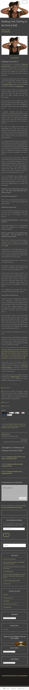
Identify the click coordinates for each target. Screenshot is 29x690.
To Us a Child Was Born (8, 571)
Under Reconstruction (8, 597)
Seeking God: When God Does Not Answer (15, 441)
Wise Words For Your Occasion (10, 604)
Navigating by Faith (7, 2)
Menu (24, 2)
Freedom (15, 424)
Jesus (21, 86)
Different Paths (8, 84)
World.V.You (5, 594)
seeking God (22, 426)
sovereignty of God (21, 424)
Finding (18, 86)
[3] (7, 245)
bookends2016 (6, 601)
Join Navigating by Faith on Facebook (14, 675)
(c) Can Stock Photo (14, 57)
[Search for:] (14, 545)
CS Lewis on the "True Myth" (9, 559)
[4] (25, 358)
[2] (27, 242)
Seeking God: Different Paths (9, 435)
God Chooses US (6, 583)
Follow (6, 535)
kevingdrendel (5, 31)
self (8, 427)
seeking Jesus (4, 427)
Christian (8, 424)
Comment (22, 498)
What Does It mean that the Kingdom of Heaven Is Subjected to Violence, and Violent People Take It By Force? (14, 576)
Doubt (6, 426)
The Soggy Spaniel (7, 607)
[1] (15, 242)
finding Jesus (16, 426)
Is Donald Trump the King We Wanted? (11, 580)
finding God (10, 426)
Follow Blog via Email (14, 520)
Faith (11, 424)
